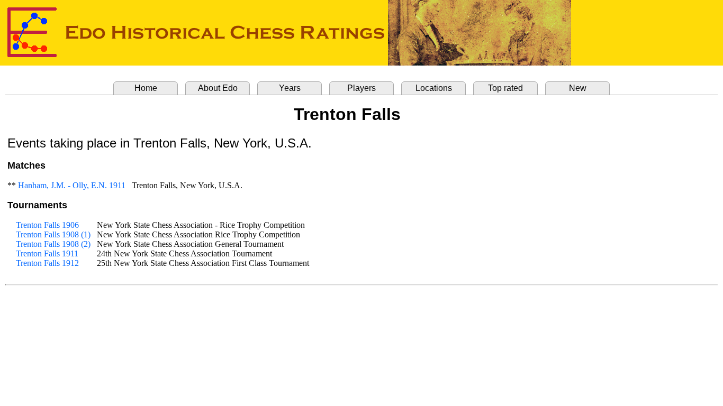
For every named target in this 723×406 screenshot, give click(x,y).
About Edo (218, 88)
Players (361, 88)
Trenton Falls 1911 (47, 253)
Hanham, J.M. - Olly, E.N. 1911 (71, 185)
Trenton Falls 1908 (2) (53, 243)
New (577, 88)
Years (290, 88)
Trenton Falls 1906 (47, 224)
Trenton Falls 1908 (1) (53, 234)
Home (145, 88)
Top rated (505, 88)
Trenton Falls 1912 (47, 263)
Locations (433, 88)
